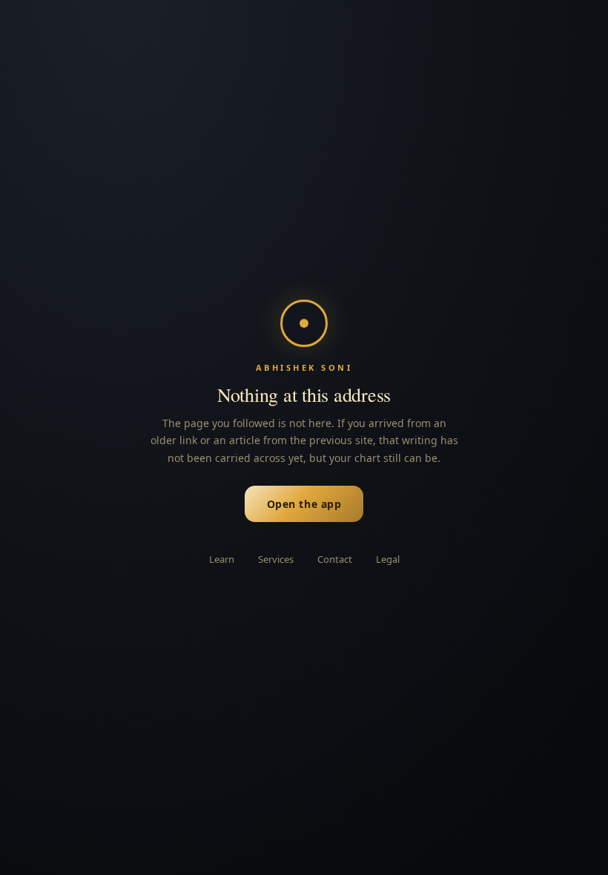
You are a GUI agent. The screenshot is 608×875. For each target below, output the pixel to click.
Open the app (304, 504)
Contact (334, 559)
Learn (221, 559)
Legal (388, 559)
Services (276, 559)
